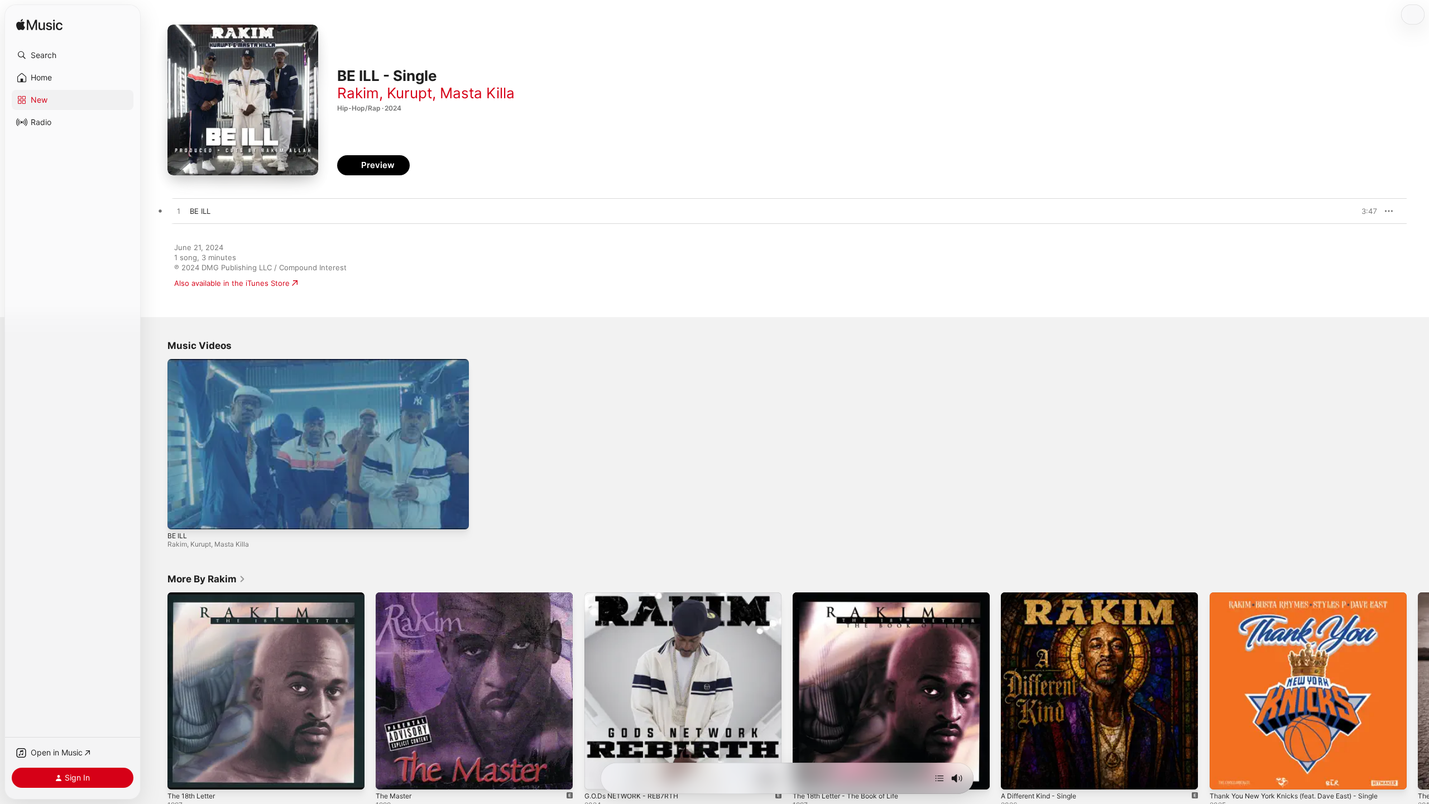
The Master (396, 596)
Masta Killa (477, 93)
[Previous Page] (156, 691)
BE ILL (177, 536)
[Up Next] (939, 778)
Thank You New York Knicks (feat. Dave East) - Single (1303, 596)
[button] (72, 55)
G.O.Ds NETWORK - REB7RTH (635, 596)
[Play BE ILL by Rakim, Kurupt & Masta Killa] (178, 212)
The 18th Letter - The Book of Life (852, 596)
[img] (39, 25)
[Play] (181, 515)
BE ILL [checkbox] (200, 211)
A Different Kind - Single (1043, 596)
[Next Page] (1418, 691)
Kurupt (409, 93)
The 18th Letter (194, 596)
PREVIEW (1365, 211)
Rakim (358, 93)
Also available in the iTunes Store (232, 283)
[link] (206, 579)
